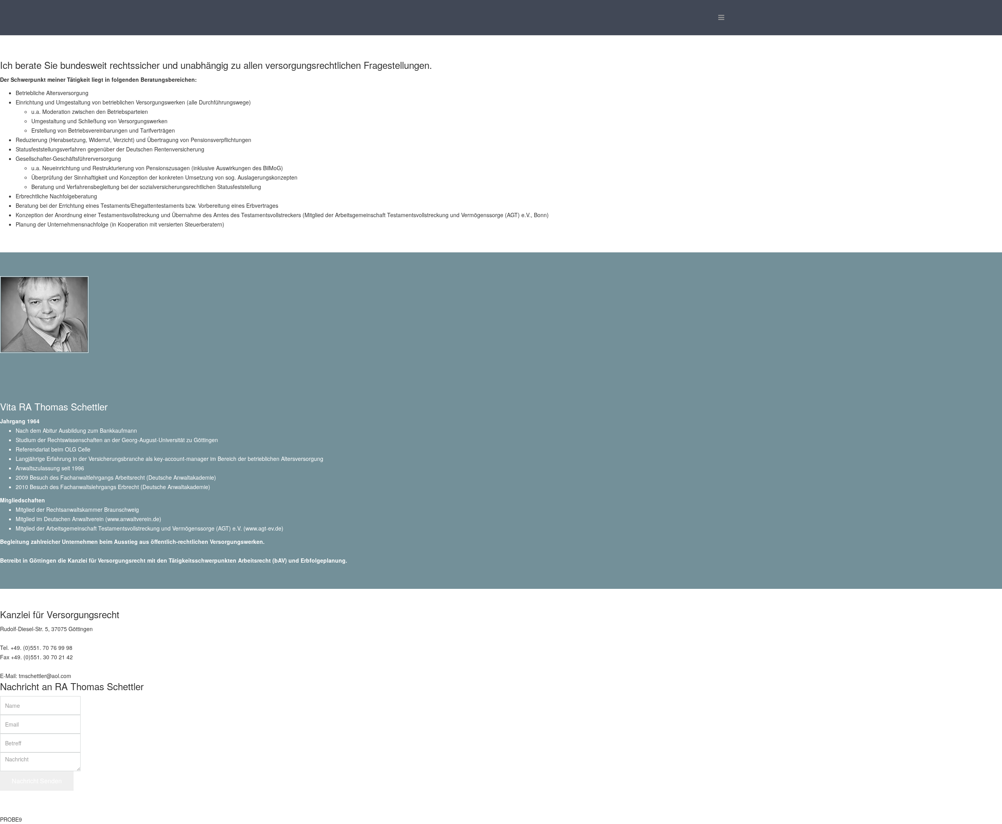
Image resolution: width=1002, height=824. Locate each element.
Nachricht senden (37, 780)
